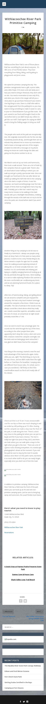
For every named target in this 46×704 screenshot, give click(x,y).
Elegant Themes (18, 698)
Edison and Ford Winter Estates (17, 671)
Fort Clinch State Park (13, 677)
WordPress (39, 698)
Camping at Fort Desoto (14, 688)
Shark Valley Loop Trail (20, 580)
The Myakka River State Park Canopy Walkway (23, 666)
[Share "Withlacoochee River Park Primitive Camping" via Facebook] (21, 601)
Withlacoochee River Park (13, 527)
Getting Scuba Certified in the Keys (18, 682)
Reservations (9, 532)
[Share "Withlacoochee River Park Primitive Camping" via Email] (25, 601)
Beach (32, 580)
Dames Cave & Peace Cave (23, 574)
